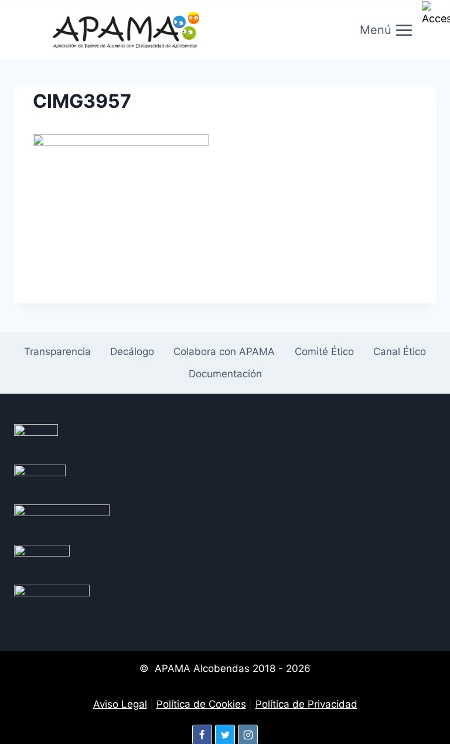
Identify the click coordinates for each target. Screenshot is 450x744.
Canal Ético (399, 351)
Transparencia (57, 351)
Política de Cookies (201, 704)
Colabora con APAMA (224, 351)
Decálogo (132, 351)
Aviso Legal (120, 704)
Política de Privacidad (306, 704)
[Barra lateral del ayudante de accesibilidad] (436, 14)
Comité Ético (324, 351)
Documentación (225, 374)
